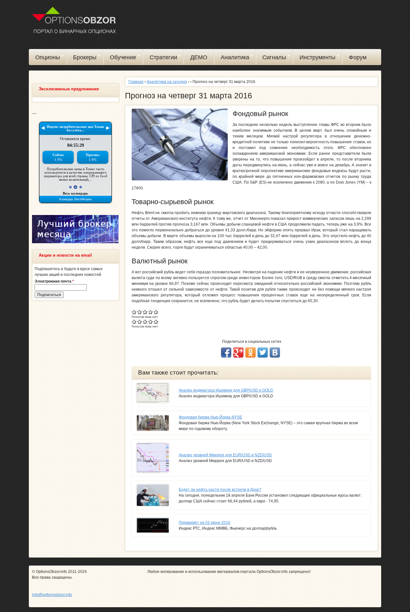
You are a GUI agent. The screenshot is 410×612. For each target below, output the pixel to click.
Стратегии (160, 58)
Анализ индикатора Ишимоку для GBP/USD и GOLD (226, 390)
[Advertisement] (75, 403)
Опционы (44, 58)
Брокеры (82, 58)
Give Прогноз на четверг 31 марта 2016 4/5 (150, 312)
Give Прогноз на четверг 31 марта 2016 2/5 (140, 312)
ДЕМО (198, 57)
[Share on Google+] (238, 352)
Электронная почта (54, 281)
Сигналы (271, 58)
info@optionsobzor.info (52, 594)
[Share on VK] (275, 352)
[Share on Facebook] (226, 352)
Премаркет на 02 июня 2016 (204, 522)
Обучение (119, 58)
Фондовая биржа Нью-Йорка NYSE (210, 417)
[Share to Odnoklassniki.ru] (250, 352)
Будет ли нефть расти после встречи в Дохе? (220, 489)
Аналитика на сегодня (167, 81)
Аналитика (231, 58)
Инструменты (314, 58)
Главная (136, 81)
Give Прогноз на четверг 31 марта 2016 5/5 (156, 312)
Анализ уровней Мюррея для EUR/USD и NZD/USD (225, 455)
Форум (357, 57)
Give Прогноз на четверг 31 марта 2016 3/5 (145, 312)
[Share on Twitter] (263, 352)
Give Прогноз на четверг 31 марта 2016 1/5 (134, 312)
